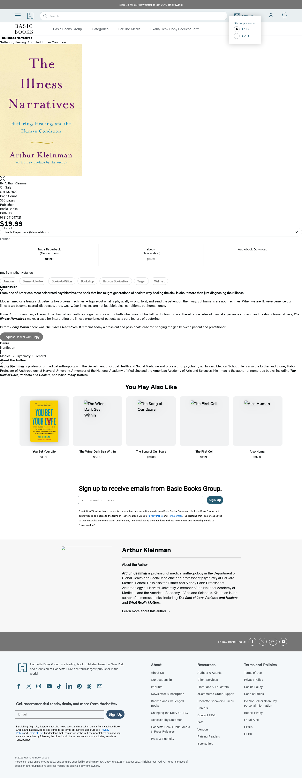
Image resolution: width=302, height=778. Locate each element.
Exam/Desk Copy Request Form (174, 29)
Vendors (203, 729)
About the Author (13, 360)
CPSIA (248, 727)
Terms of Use (253, 672)
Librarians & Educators (213, 686)
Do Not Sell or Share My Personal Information (260, 703)
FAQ (200, 722)
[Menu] (18, 15)
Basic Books (9, 208)
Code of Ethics (254, 693)
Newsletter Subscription (167, 693)
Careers (202, 708)
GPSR (248, 734)
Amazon (8, 281)
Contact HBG (206, 715)
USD (245, 29)
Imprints (156, 686)
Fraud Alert (251, 719)
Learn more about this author (144, 610)
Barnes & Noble (33, 281)
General (40, 355)
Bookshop (87, 281)
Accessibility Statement (167, 719)
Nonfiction (7, 347)
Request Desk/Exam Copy (21, 337)
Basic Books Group (67, 29)
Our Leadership (161, 679)
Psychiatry (23, 355)
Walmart (159, 281)
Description (8, 287)
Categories (100, 29)
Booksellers (205, 743)
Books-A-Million (62, 281)
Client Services (207, 679)
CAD (245, 35)
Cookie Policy (253, 686)
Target (141, 281)
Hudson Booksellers (115, 281)
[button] (151, 178)
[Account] (271, 16)
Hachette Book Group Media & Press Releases (170, 729)
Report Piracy (253, 712)
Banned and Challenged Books (167, 703)
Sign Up (215, 500)
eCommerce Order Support (215, 693)
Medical (5, 355)
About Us (157, 672)
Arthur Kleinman (16, 183)
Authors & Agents (209, 672)
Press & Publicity (162, 738)
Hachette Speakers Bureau (215, 701)
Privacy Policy (253, 679)
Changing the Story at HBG (169, 712)
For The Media (129, 29)
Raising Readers (208, 736)
